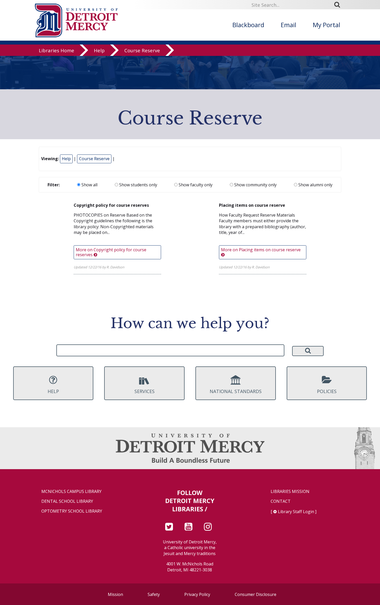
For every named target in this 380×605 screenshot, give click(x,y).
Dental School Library (67, 501)
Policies (327, 391)
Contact (281, 501)
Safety (154, 594)
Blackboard (248, 24)
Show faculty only (195, 185)
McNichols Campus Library (71, 491)
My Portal (326, 24)
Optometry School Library (71, 511)
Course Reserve (142, 50)
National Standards (236, 391)
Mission (115, 594)
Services (144, 391)
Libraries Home (56, 50)
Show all (88, 185)
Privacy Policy (197, 594)
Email (288, 24)
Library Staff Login (296, 511)
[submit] (339, 5)
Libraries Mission (290, 491)
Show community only (255, 185)
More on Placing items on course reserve (261, 250)
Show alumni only (314, 185)
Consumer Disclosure (255, 594)
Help (99, 50)
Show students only (137, 185)
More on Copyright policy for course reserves (111, 252)
